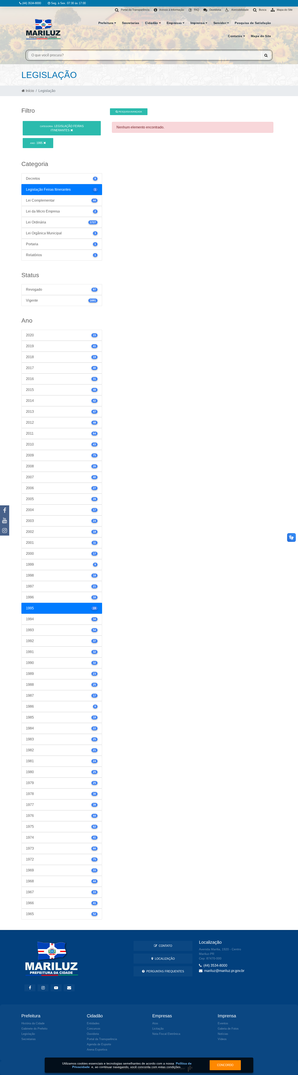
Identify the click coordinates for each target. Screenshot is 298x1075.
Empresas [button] (175, 23)
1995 (36, 143)
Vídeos (222, 1039)
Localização (164, 958)
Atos (155, 1023)
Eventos (223, 1023)
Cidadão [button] (152, 23)
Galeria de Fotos (228, 1028)
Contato (164, 945)
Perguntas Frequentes (164, 971)
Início (29, 91)
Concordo (225, 1065)
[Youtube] (4, 520)
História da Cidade (33, 1023)
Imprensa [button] (198, 23)
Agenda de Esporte (99, 1044)
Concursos (93, 1028)
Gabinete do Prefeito (34, 1028)
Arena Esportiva (97, 1049)
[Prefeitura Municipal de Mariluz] (43, 29)
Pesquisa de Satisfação (253, 23)
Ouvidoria (93, 1033)
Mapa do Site (261, 36)
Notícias (223, 1033)
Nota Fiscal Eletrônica (166, 1033)
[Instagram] (4, 530)
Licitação (158, 1028)
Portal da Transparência (102, 1039)
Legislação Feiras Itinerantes (62, 128)
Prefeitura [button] (106, 23)
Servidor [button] (220, 23)
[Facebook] (4, 510)
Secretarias (130, 23)
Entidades (93, 1023)
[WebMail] (69, 987)
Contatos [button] (235, 36)
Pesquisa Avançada (130, 112)
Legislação (28, 1033)
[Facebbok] (29, 987)
